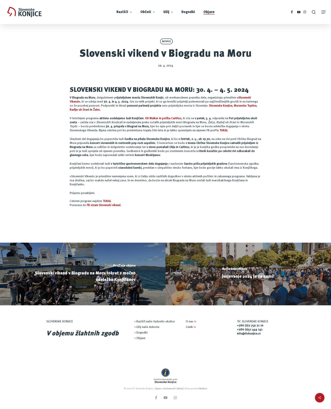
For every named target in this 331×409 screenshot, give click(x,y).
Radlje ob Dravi (79, 109)
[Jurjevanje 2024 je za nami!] (248, 274)
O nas (191, 321)
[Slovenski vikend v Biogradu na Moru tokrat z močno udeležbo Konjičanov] (83, 274)
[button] (323, 12)
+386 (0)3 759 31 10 (250, 325)
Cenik (191, 327)
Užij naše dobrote (146, 327)
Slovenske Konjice (220, 105)
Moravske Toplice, (245, 105)
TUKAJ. (224, 130)
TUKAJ (107, 201)
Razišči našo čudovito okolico (154, 321)
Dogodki (140, 332)
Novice (166, 41)
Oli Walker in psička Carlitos (163, 118)
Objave (139, 338)
